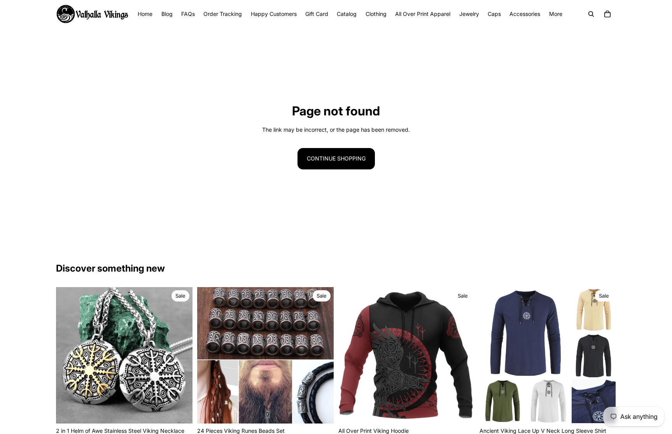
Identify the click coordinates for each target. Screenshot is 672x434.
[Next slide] (180, 355)
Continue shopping (336, 158)
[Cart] (607, 14)
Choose (328, 411)
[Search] (591, 14)
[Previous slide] (67, 355)
